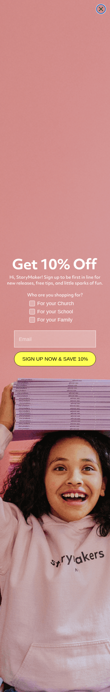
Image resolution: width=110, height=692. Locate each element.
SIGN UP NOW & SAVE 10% (55, 359)
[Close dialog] (100, 9)
